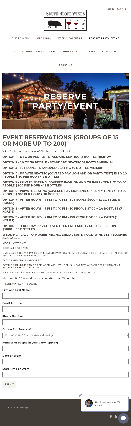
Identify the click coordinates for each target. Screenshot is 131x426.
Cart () (122, 9)
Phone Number (12, 316)
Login (110, 9)
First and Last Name (16, 290)
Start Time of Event (15, 368)
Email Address (12, 303)
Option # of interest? (16, 329)
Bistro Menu (13, 407)
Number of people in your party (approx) (30, 342)
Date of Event (11, 355)
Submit (9, 384)
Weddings (24, 407)
